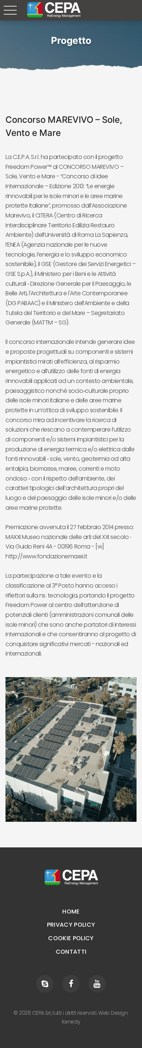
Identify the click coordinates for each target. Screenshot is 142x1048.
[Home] (71, 877)
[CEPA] (53, 10)
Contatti (71, 952)
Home (70, 911)
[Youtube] (97, 983)
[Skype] (45, 983)
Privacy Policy (71, 924)
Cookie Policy (71, 938)
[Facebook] (71, 983)
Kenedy (71, 1021)
